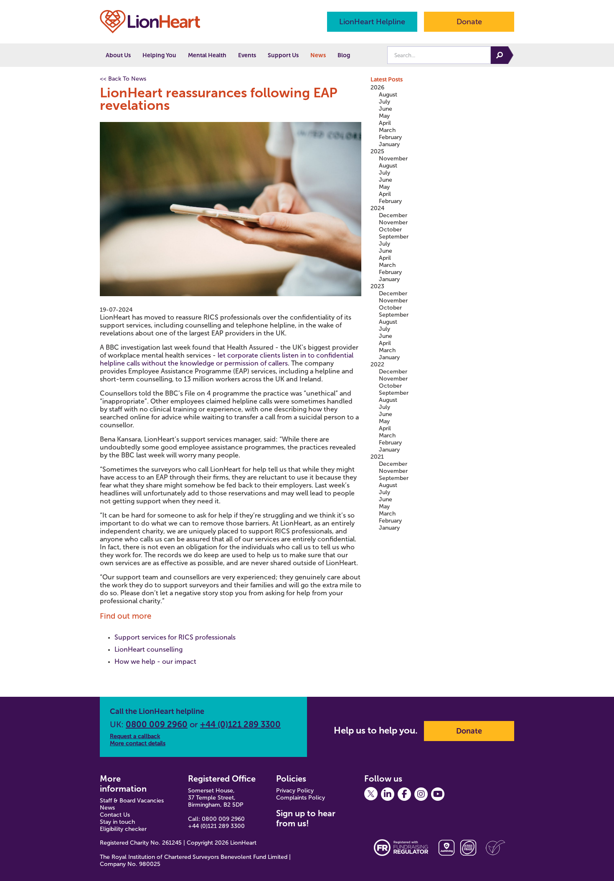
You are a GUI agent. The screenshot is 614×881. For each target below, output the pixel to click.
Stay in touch (117, 821)
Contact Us (115, 814)
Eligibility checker (123, 829)
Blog (343, 55)
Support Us (283, 55)
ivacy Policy (298, 790)
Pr (279, 790)
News (318, 55)
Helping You (159, 55)
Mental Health (207, 55)
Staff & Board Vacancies (132, 800)
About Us (118, 55)
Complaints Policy (300, 797)
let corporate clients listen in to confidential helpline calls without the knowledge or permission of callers (226, 359)
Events (247, 55)
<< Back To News (123, 78)
